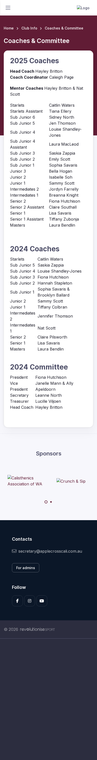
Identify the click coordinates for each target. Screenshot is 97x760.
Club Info (29, 28)
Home (9, 28)
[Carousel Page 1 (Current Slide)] (46, 501)
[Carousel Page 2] (50, 501)
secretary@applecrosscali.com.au (50, 551)
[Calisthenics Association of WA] (26, 481)
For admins (25, 568)
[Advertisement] (48, 699)
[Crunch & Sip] (71, 481)
